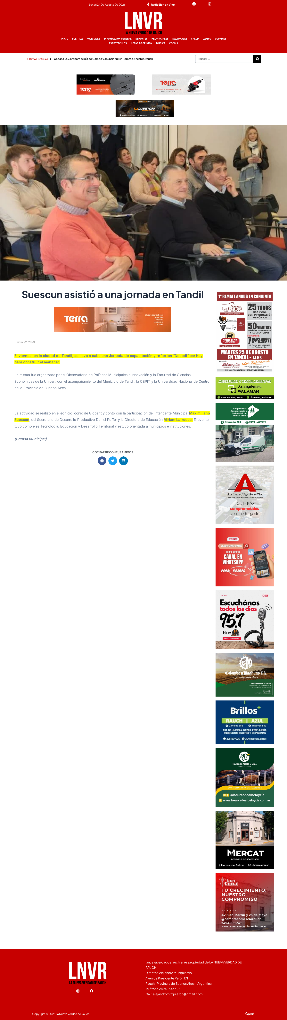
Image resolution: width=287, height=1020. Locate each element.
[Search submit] (258, 59)
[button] (102, 460)
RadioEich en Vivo (163, 4)
